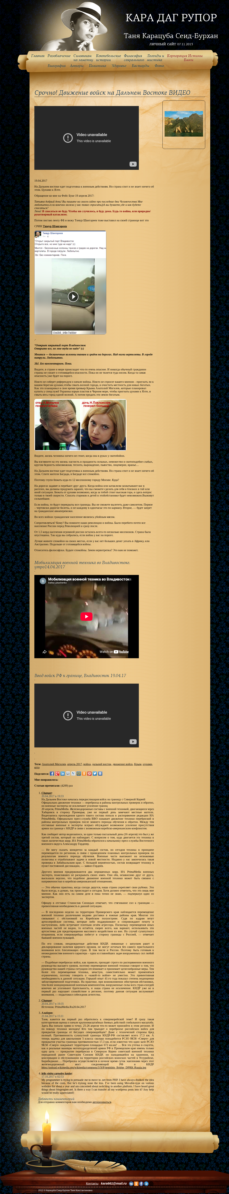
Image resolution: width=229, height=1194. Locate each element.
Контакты (92, 1183)
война (87, 764)
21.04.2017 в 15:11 (53, 1016)
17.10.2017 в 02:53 (53, 1076)
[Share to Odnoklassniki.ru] (84, 773)
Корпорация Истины (185, 58)
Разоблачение (58, 56)
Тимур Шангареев (55, 226)
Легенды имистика (155, 58)
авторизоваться (101, 1102)
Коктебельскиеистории (108, 58)
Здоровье (118, 66)
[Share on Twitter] (95, 773)
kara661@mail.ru (114, 1183)
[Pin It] (89, 773)
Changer (47, 792)
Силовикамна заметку (83, 58)
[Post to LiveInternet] (68, 773)
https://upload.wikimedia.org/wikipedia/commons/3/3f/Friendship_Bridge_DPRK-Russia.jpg (94, 1067)
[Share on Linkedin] (62, 773)
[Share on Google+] (57, 773)
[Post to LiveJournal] (73, 773)
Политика (97, 66)
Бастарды (140, 66)
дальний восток (101, 764)
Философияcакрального (134, 58)
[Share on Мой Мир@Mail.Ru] (79, 773)
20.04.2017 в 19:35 (53, 1003)
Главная (38, 56)
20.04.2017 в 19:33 (53, 796)
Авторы (76, 66)
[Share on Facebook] (52, 773)
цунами (147, 764)
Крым (137, 764)
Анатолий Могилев (54, 764)
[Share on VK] (100, 773)
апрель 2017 (74, 764)
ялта (37, 767)
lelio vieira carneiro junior (57, 1073)
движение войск (123, 764)
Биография (57, 66)
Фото (159, 66)
